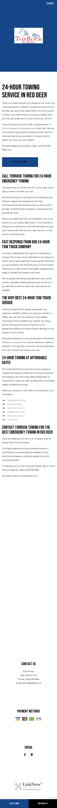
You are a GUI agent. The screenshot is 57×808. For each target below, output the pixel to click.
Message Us (42, 803)
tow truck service (18, 342)
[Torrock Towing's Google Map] (31, 755)
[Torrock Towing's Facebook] (25, 755)
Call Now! (20, 162)
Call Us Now (14, 803)
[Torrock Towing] (28, 35)
